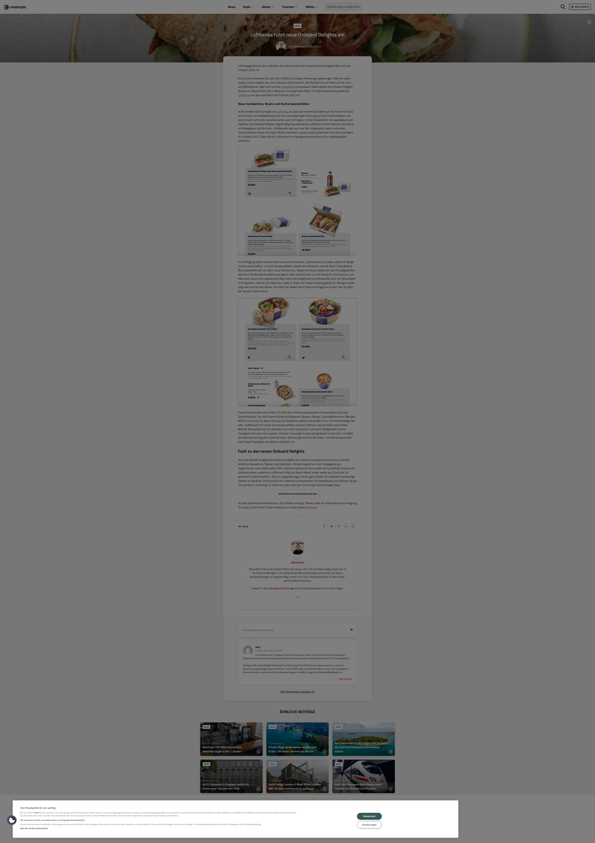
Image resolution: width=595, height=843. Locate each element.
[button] (12, 820)
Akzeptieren (369, 816)
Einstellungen (369, 824)
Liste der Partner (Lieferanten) (34, 828)
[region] (235, 819)
